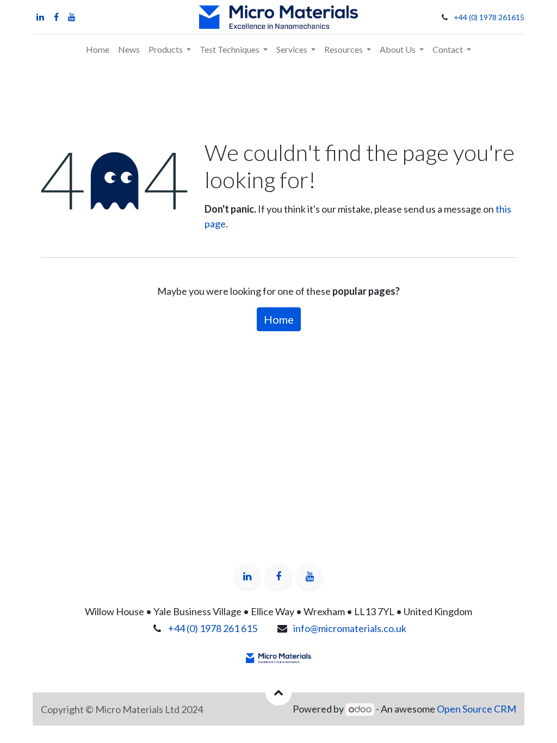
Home (279, 319)
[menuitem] (98, 49)
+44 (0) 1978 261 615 (212, 628)
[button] (278, 692)
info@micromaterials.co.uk (349, 628)
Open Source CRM (476, 709)
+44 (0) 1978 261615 (489, 17)
